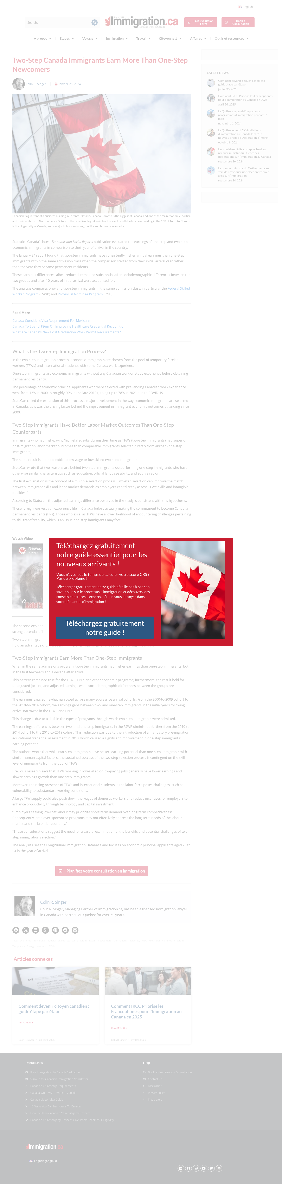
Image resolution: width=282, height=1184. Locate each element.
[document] (141, 592)
